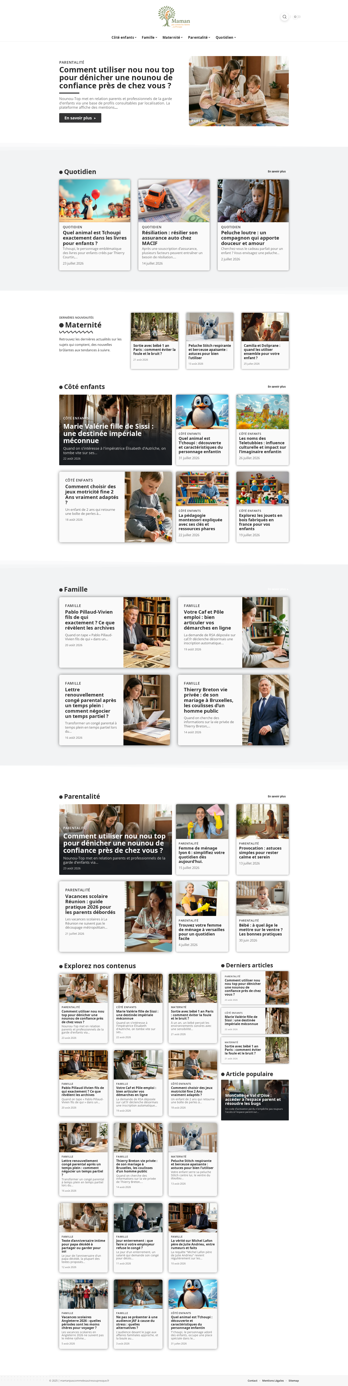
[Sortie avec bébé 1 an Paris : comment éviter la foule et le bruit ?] (154, 327)
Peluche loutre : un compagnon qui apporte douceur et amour (250, 237)
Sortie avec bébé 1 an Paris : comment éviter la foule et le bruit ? (154, 349)
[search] (285, 17)
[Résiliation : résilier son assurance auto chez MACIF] (173, 200)
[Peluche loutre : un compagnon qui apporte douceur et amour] (253, 200)
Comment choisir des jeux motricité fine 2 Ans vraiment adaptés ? (91, 494)
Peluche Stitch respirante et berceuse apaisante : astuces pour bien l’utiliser (209, 351)
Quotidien (80, 171)
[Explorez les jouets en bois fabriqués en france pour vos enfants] (262, 489)
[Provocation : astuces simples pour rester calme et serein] (262, 821)
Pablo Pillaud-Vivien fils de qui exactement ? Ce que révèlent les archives (90, 619)
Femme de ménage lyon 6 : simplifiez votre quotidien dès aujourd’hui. (202, 854)
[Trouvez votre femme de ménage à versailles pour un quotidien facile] (202, 898)
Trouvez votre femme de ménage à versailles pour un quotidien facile (202, 931)
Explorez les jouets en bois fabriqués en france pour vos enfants (260, 522)
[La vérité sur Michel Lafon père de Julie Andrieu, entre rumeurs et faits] (193, 1217)
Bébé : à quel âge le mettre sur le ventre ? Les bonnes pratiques (261, 929)
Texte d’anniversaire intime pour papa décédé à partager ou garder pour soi (83, 1246)
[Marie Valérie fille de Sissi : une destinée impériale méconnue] (138, 988)
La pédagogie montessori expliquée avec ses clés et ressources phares (200, 522)
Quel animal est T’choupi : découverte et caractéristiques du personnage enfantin (201, 445)
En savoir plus (277, 171)
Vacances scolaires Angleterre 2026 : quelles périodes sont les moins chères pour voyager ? (81, 1322)
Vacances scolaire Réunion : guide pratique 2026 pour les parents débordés (90, 904)
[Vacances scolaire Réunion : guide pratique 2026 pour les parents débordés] (148, 916)
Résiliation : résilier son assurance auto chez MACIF (170, 237)
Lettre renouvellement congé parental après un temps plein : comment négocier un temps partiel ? (90, 702)
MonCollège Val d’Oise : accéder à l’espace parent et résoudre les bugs (253, 1099)
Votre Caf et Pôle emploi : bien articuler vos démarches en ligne (207, 619)
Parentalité (203, 121)
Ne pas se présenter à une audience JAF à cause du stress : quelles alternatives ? (136, 1322)
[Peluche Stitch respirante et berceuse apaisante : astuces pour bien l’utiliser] (210, 327)
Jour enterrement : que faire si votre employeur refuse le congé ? (135, 1244)
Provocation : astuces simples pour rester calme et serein (260, 852)
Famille (76, 589)
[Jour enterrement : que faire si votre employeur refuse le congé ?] (138, 1217)
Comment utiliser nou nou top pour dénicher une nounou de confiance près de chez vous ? (116, 77)
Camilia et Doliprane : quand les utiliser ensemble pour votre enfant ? (262, 351)
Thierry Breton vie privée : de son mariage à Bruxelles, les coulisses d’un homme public (208, 700)
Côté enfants (84, 386)
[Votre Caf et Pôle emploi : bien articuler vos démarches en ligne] (265, 632)
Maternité (83, 325)
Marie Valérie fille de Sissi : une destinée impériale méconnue (108, 433)
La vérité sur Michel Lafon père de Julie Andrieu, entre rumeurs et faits (193, 1244)
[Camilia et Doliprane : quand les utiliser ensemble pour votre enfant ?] (265, 327)
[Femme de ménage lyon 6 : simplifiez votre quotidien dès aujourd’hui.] (202, 821)
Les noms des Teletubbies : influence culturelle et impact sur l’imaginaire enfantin (262, 445)
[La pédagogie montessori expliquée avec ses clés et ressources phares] (202, 489)
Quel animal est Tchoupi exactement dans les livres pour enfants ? (95, 237)
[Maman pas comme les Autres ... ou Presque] (174, 17)
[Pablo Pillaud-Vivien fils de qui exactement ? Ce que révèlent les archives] (146, 632)
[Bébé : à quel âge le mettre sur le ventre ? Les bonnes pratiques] (262, 898)
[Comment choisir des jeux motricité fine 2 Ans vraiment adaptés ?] (148, 507)
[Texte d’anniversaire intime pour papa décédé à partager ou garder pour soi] (83, 1217)
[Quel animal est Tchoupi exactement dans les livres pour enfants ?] (94, 200)
